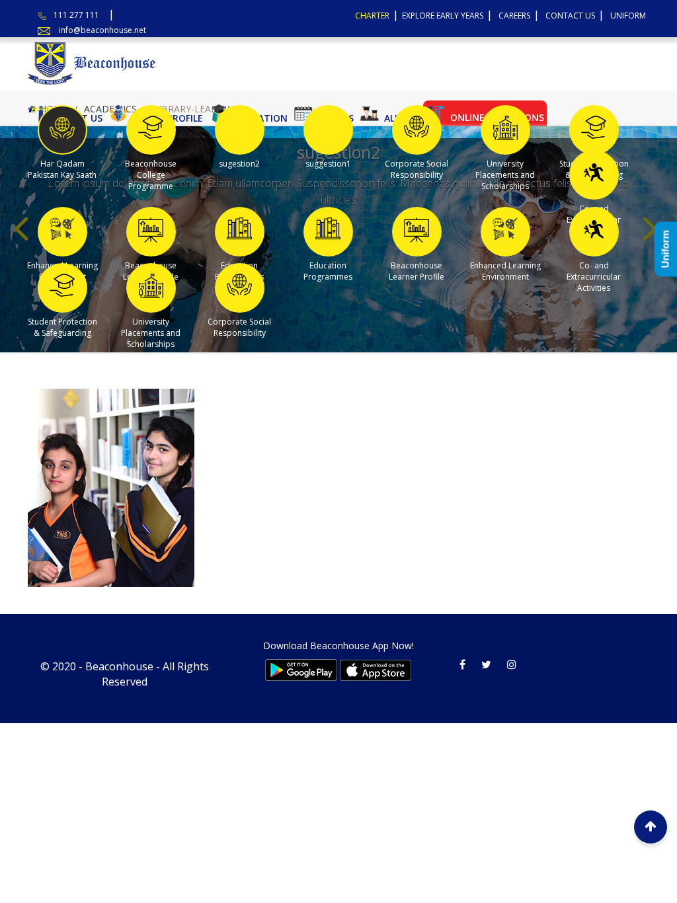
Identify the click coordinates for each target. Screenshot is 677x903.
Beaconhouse (119, 666)
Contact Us (570, 15)
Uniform (628, 15)
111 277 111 (76, 14)
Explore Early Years (442, 15)
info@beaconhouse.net (102, 30)
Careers (514, 15)
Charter (372, 15)
